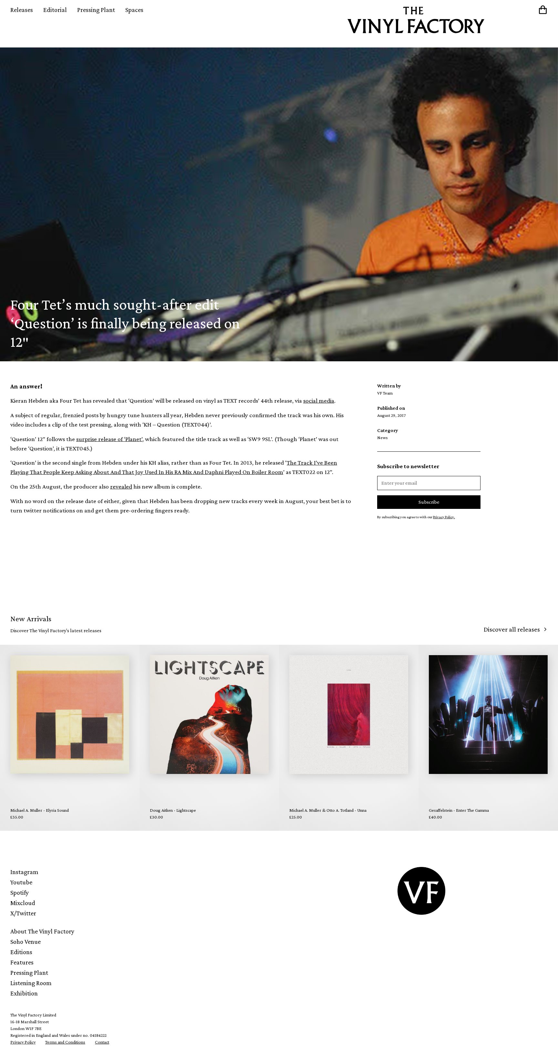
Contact (102, 1042)
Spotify (19, 892)
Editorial (55, 9)
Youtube (21, 882)
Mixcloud (22, 902)
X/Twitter (23, 913)
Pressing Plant (96, 9)
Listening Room (31, 982)
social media (318, 400)
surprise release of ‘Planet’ (109, 439)
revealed (121, 486)
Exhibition (24, 993)
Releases (21, 9)
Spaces (134, 9)
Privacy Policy (23, 1042)
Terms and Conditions (65, 1042)
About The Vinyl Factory (42, 931)
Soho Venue (25, 941)
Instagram (24, 871)
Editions (21, 951)
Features (22, 962)
